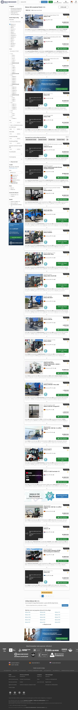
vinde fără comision (16, 237)
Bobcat (13, 24)
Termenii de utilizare (41, 707)
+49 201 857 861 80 (56, 663)
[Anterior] (26, 21)
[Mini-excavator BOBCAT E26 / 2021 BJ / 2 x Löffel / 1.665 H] (34, 433)
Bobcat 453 (42, 622)
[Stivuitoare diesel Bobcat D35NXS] (34, 237)
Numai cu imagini (15, 201)
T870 (13, 72)
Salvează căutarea (47, 592)
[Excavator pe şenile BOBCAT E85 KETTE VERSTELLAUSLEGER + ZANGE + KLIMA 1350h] (34, 367)
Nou (12, 187)
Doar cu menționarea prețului (17, 125)
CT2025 (14, 118)
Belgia (14, 181)
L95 (13, 113)
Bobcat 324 (27, 619)
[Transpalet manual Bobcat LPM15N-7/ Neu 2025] (34, 389)
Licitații (13, 196)
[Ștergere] (40, 2)
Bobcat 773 (57, 617)
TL (12, 110)
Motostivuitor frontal (31, 139)
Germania (15, 175)
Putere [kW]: (11, 131)
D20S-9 (14, 92)
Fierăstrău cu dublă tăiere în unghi (35, 670)
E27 (13, 58)
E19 (13, 61)
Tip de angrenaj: (12, 156)
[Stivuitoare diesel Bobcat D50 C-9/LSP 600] (34, 280)
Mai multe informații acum (62, 496)
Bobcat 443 (42, 619)
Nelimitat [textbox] (13, 172)
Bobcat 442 (42, 617)
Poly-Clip (13, 43)
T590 (13, 67)
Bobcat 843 (57, 619)
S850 (13, 101)
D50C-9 (14, 87)
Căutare (45, 2)
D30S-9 (14, 93)
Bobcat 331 (27, 622)
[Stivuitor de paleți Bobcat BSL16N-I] (34, 215)
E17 (13, 56)
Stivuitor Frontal (42, 139)
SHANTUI (13, 33)
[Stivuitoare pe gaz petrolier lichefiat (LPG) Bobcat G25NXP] (34, 194)
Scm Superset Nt (7, 670)
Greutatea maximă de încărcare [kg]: (15, 146)
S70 (13, 97)
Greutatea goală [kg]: (13, 141)
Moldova (13, 168)
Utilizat (13, 189)
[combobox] (16, 173)
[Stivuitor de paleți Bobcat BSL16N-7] (34, 302)
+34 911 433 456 (14, 665)
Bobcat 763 (57, 614)
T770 (13, 69)
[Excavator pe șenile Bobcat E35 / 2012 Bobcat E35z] (34, 43)
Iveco (12, 38)
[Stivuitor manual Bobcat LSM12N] (34, 324)
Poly (12, 41)
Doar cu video (14, 203)
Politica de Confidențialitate (31, 707)
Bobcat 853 (57, 622)
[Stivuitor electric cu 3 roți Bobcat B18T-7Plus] (34, 259)
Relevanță (63, 7)
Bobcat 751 (57, 612)
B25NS (14, 76)
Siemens (13, 29)
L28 (13, 115)
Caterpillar (13, 35)
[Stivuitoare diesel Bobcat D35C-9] (34, 454)
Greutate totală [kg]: (13, 136)
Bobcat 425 (42, 612)
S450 (13, 99)
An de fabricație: (12, 127)
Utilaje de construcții (16, 11)
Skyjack (13, 25)
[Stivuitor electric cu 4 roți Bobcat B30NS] (34, 346)
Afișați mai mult (47, 624)
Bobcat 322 (27, 612)
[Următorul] (41, 21)
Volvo (12, 32)
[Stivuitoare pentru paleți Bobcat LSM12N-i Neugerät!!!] (34, 411)
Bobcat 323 (27, 614)
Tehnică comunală (15, 14)
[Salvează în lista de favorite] (68, 17)
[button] (76, 2)
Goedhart (13, 37)
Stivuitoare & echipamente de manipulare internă (16, 9)
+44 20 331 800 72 (15, 663)
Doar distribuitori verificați (16, 205)
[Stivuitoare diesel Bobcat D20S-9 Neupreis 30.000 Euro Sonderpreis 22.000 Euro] (34, 555)
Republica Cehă (16, 180)
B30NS (14, 78)
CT (12, 116)
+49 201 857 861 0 (36, 663)
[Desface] (47, 33)
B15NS (14, 81)
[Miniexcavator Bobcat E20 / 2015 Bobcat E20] (34, 64)
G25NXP (14, 107)
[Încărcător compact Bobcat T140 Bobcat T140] (34, 21)
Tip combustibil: (12, 151)
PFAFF (12, 40)
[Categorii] (18, 2)
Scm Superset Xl (22, 670)
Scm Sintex (15, 670)
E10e (13, 60)
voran (12, 46)
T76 (13, 65)
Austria (14, 178)
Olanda (14, 176)
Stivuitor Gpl (52, 139)
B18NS (14, 82)
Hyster (13, 30)
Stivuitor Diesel (60, 139)
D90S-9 (14, 88)
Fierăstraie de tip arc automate (67, 670)
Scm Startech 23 (56, 670)
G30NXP (14, 108)
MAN (12, 27)
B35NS (14, 79)
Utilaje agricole (14, 12)
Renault (13, 45)
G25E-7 (14, 105)
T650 (13, 70)
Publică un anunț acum (61, 89)
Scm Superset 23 (47, 670)
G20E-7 (14, 104)
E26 (13, 55)
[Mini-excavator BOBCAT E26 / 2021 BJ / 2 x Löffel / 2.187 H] (34, 511)
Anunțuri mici (14, 194)
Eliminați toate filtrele (37, 10)
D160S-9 (14, 90)
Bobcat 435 (42, 614)
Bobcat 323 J (28, 617)
